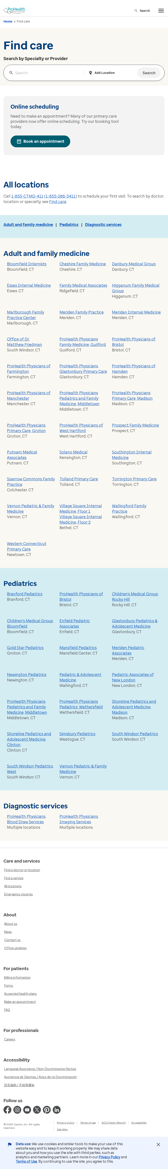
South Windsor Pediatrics (135, 733)
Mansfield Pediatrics (78, 647)
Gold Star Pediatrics (25, 647)
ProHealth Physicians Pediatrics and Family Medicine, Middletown (80, 398)
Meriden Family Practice (82, 312)
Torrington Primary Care (134, 479)
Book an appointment (43, 141)
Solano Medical (74, 452)
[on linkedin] (57, 1110)
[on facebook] (7, 1110)
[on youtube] (27, 1110)
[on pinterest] (47, 1110)
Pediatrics (69, 224)
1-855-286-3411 (60, 196)
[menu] (161, 11)
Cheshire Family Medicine (83, 264)
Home (8, 21)
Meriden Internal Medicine (136, 312)
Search (145, 11)
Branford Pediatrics (24, 594)
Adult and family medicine (28, 224)
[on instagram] (17, 1110)
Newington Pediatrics (26, 674)
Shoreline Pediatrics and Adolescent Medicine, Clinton (29, 739)
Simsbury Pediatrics (77, 733)
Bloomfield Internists (26, 264)
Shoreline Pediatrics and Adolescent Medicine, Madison (134, 707)
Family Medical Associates (83, 285)
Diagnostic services (103, 224)
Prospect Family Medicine (135, 425)
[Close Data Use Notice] (158, 1144)
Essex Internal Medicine (29, 285)
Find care (57, 201)
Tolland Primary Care (79, 479)
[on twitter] (37, 1110)
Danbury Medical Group (134, 264)
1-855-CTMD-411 (27, 196)
